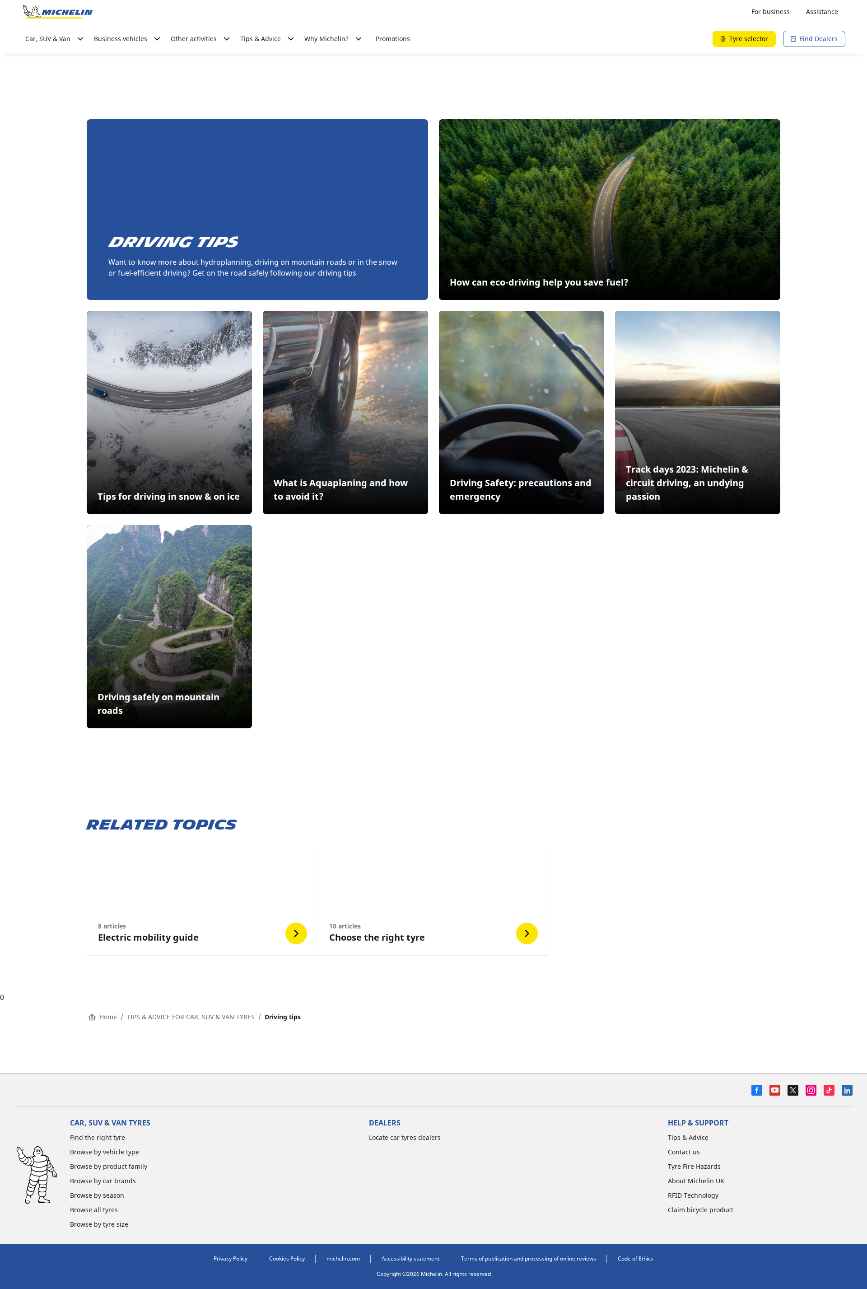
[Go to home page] (58, 12)
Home (108, 1016)
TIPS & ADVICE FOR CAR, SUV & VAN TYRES (191, 1016)
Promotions (393, 38)
